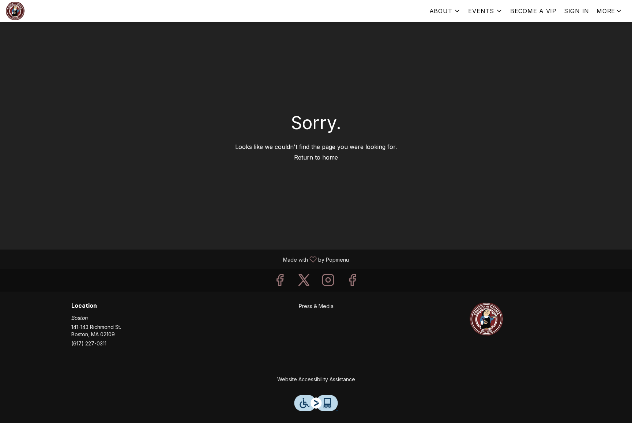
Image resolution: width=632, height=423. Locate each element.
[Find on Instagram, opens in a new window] (328, 282)
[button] (445, 11)
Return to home (316, 157)
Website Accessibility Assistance (316, 379)
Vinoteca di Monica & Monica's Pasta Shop (486, 319)
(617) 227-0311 (88, 343)
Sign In (576, 11)
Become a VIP (533, 11)
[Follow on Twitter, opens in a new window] (304, 282)
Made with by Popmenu (177, 258)
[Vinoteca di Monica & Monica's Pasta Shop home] (39, 11)
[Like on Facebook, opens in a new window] (279, 282)
